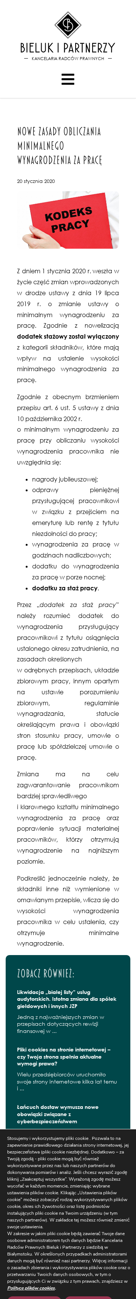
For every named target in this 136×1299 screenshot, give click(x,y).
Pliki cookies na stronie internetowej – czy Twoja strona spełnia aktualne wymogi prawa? (63, 1056)
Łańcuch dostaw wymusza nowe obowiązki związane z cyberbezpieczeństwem (58, 1114)
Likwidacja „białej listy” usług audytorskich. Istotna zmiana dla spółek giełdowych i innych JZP (66, 999)
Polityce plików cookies (31, 1288)
